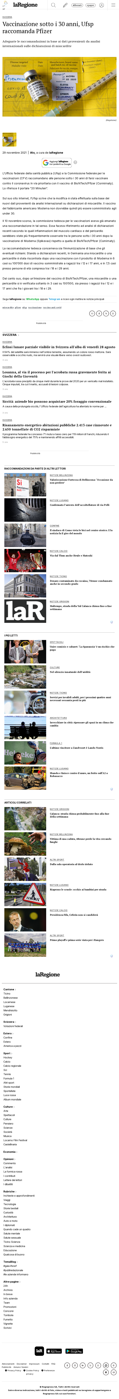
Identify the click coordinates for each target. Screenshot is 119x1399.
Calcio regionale (12, 1065)
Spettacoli (9, 1115)
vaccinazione (35, 307)
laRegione (56, 152)
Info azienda (10, 1298)
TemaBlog (9, 1261)
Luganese (8, 1006)
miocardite (8, 307)
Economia (9, 1151)
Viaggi (6, 1200)
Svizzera (9, 1021)
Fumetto (8, 1319)
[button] (67, 1365)
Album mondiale (12, 1099)
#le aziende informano (15, 1274)
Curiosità (8, 1212)
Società (7, 1131)
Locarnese (9, 1002)
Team (6, 1302)
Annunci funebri (20, 1367)
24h (5, 1285)
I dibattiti (8, 1184)
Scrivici (7, 1327)
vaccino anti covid (52, 307)
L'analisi (7, 1167)
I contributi (9, 1175)
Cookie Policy (32, 1370)
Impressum (34, 1364)
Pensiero (8, 1123)
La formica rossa (12, 1171)
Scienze (8, 1127)
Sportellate (9, 1091)
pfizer (18, 307)
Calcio (6, 1061)
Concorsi (8, 1311)
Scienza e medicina (14, 1246)
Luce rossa (9, 1095)
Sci (5, 1070)
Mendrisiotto (10, 1010)
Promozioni (9, 1306)
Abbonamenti (8, 1364)
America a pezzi (12, 1045)
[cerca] (54, 5)
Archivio (8, 1290)
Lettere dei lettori (12, 1180)
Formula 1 (8, 1078)
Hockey (7, 1057)
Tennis (7, 1074)
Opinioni (8, 1159)
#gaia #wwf (10, 1265)
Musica (7, 1136)
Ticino (6, 993)
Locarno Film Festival (15, 1140)
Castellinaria (10, 1144)
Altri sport (8, 1082)
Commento (9, 1163)
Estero (7, 1033)
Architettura (10, 1216)
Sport (7, 1053)
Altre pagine (11, 1281)
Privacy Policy (14, 1370)
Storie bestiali (10, 1208)
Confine (7, 1037)
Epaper (90, 5)
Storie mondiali (11, 1086)
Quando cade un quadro (17, 1229)
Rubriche (9, 1191)
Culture (8, 1106)
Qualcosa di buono (13, 1254)
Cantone (9, 989)
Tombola (8, 1315)
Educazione (10, 1250)
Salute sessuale (12, 1237)
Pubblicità (6, 1367)
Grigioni (7, 1014)
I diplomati (9, 1225)
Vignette (8, 1323)
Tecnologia (9, 1204)
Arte (5, 1110)
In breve (8, 1294)
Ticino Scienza (11, 1241)
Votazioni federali (13, 1026)
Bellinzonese (10, 997)
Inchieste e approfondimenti (19, 1195)
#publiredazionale (13, 1270)
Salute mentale (11, 1233)
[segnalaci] (65, 5)
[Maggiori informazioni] (75, 162)
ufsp (24, 307)
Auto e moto (10, 1220)
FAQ (53, 1364)
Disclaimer (22, 1364)
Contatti (45, 1364)
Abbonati (77, 5)
